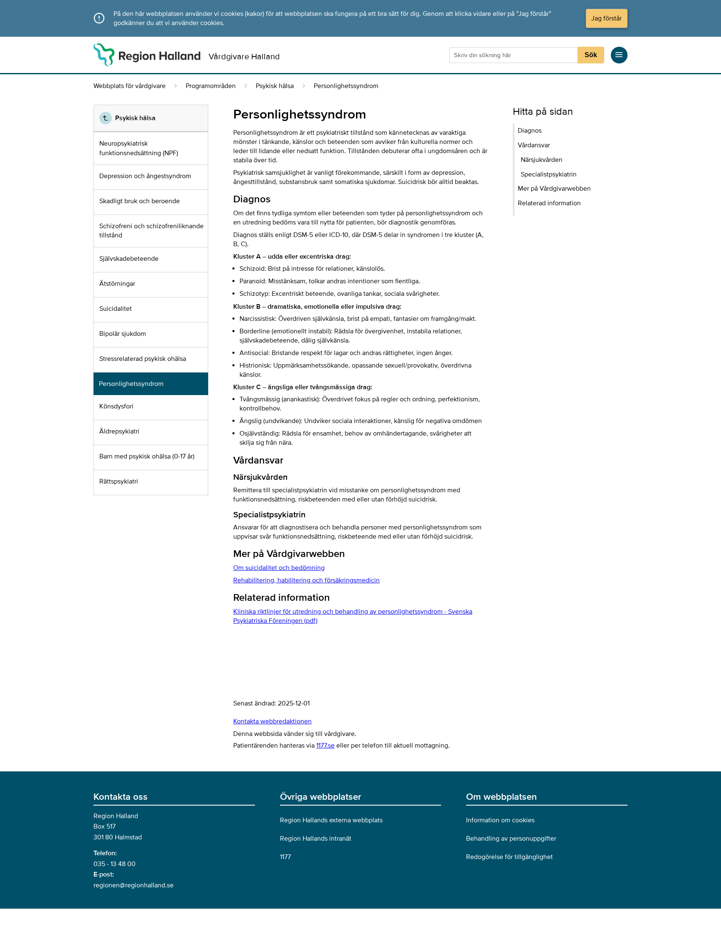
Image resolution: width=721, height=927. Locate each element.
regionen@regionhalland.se (133, 885)
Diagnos (530, 130)
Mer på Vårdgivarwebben (554, 188)
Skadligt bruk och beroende (139, 201)
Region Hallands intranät (315, 838)
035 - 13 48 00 (114, 864)
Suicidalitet (115, 309)
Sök (591, 54)
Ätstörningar (117, 284)
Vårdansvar (534, 145)
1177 (285, 857)
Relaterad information (549, 203)
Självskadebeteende (129, 258)
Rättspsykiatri (118, 481)
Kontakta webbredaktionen (272, 721)
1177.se (325, 745)
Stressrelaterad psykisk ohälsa (142, 359)
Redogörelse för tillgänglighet (509, 857)
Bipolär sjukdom (122, 334)
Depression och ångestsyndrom (145, 176)
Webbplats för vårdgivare (129, 86)
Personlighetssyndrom (131, 384)
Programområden (211, 86)
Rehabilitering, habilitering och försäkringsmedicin (306, 580)
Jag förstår (606, 18)
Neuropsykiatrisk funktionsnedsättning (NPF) (138, 148)
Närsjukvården (541, 160)
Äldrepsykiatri (119, 431)
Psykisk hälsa (275, 86)
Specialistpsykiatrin (549, 174)
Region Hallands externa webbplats (331, 820)
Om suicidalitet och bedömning (279, 568)
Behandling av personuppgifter (511, 838)
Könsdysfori (116, 406)
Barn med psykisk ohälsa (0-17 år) (146, 456)
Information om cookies (500, 820)
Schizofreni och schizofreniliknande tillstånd (151, 230)
